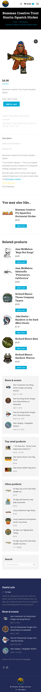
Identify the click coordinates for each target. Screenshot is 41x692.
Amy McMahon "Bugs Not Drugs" (24, 251)
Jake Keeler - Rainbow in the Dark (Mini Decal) (26, 319)
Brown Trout (33, 123)
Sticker (12, 126)
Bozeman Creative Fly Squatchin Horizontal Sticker (25, 213)
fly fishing (5, 126)
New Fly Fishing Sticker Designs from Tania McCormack (24, 413)
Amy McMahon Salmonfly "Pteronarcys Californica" (24, 273)
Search (34, 564)
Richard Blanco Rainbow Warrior (25, 356)
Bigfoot (9, 123)
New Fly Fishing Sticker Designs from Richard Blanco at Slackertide (24, 401)
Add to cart (11, 104)
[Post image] (8, 387)
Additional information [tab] (11, 143)
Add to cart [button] (21, 226)
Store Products (25, 116)
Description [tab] (7, 138)
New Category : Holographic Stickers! (23, 424)
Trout (17, 126)
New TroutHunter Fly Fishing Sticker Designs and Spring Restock (23, 388)
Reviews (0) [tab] (6, 149)
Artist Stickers (14, 116)
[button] (36, 41)
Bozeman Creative (17, 123)
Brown (26, 123)
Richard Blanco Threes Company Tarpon (24, 297)
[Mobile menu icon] (37, 4)
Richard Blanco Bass (26, 338)
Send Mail (26, 659)
